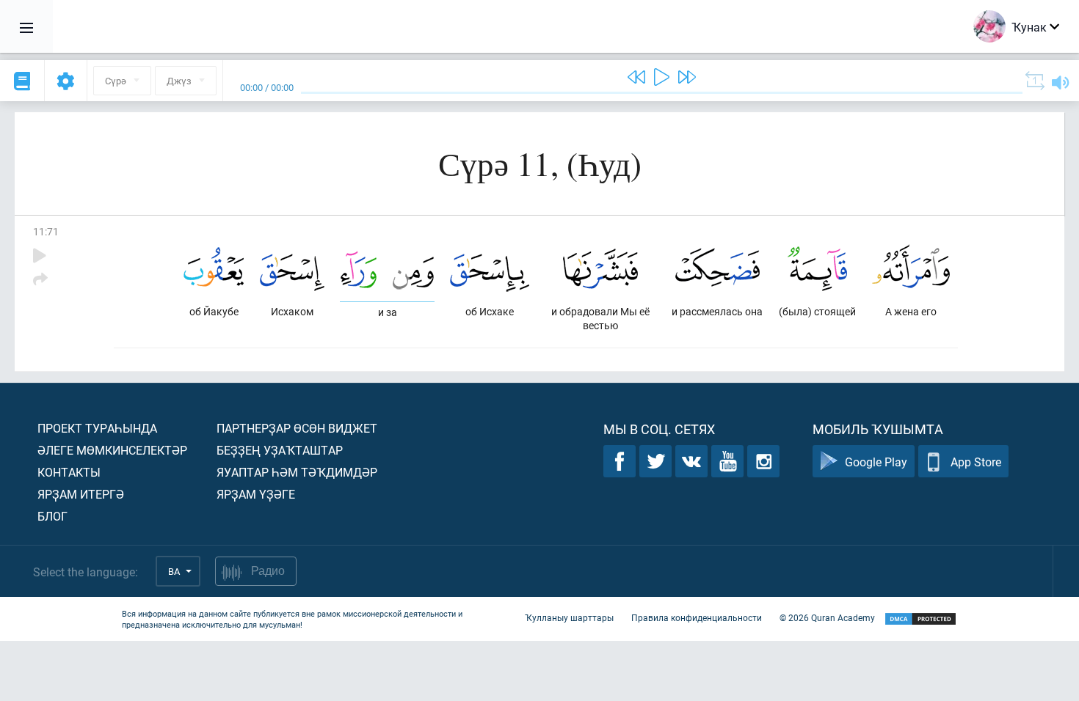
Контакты (69, 472)
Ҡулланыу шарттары (569, 617)
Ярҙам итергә (80, 494)
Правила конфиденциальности (696, 617)
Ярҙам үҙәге (256, 494)
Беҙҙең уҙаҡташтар (280, 450)
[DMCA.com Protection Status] (920, 619)
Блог (52, 516)
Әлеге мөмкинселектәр (112, 450)
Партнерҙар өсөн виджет (297, 428)
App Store (976, 461)
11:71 (46, 231)
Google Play (876, 461)
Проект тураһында (97, 428)
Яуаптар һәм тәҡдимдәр (297, 472)
